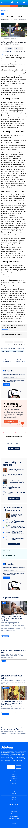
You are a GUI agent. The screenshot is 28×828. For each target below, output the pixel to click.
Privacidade (14, 823)
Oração (22, 6)
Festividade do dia (10, 555)
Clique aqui (10, 297)
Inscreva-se (14, 789)
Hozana (15, 19)
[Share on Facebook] (14, 51)
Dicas (4, 602)
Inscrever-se (6, 384)
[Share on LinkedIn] (17, 51)
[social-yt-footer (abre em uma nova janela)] (10, 804)
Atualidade (14, 774)
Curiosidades (5, 636)
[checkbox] (3, 380)
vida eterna (20, 351)
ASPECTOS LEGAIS (14, 816)
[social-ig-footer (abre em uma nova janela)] (17, 804)
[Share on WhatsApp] (24, 51)
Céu (3, 351)
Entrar (18, 767)
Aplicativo (14, 788)
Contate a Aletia (14, 821)
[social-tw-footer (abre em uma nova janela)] (15, 804)
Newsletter (14, 786)
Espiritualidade (4, 10)
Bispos (4, 661)
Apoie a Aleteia (14, 811)
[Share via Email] (21, 51)
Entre (20, 443)
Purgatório (13, 351)
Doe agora (13, 6)
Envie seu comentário (14, 448)
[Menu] (5, 2)
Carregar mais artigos (14, 498)
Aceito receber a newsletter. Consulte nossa (14, 381)
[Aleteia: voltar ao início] (14, 2)
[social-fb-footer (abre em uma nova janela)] (12, 804)
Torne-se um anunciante (14, 818)
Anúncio (14, 793)
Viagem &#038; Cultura (14, 780)
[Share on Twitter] (19, 51)
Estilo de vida (14, 776)
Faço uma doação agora (10, 421)
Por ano (14, 799)
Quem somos (14, 813)
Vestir (14, 791)
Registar (5, 6)
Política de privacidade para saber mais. (14, 381)
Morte (7, 351)
